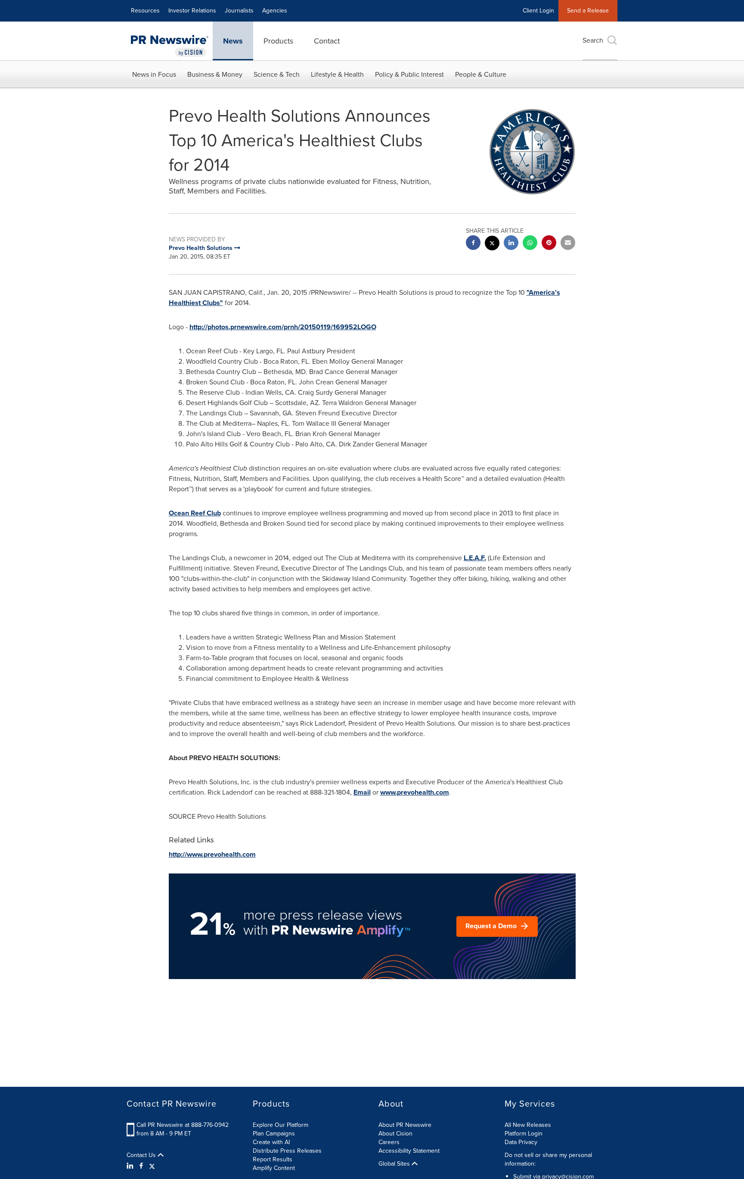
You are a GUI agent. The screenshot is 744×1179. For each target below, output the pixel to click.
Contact (327, 41)
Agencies (274, 10)
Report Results (272, 1159)
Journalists (239, 10)
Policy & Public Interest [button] (409, 74)
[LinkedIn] (131, 1166)
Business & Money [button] (214, 74)
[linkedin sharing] (511, 243)
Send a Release (588, 10)
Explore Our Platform (280, 1124)
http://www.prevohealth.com (212, 854)
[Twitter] (152, 1166)
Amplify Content (274, 1168)
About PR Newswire (404, 1124)
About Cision (395, 1133)
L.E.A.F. (475, 558)
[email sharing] (568, 243)
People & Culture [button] (480, 74)
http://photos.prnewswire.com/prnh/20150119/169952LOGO (282, 327)
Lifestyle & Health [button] (337, 74)
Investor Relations (192, 10)
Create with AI (271, 1142)
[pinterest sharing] (549, 243)
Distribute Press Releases (287, 1150)
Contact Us (142, 1155)
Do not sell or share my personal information (548, 1159)
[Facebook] (141, 1166)
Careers (389, 1142)
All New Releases (528, 1124)
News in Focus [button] (154, 74)
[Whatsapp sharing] (530, 243)
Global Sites (395, 1164)
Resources (145, 10)
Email (362, 792)
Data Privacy (521, 1142)
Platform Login (523, 1133)
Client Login (538, 10)
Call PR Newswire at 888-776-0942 (182, 1124)
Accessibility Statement (409, 1150)
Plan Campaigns (274, 1133)
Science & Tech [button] (277, 74)
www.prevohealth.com (414, 792)
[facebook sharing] (473, 243)
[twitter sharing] (492, 244)
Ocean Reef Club (195, 513)
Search (593, 40)
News (233, 41)
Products (278, 41)
